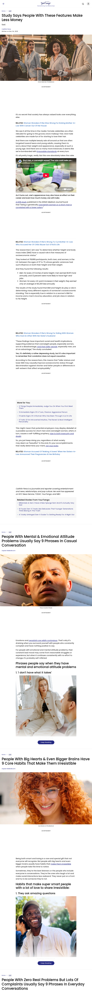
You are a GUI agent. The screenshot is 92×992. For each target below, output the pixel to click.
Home (3, 11)
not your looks (52, 445)
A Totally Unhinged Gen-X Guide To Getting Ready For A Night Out (46, 515)
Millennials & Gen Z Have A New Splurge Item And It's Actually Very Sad (46, 504)
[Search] (82, 4)
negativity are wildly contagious (43, 640)
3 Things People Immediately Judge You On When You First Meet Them (46, 407)
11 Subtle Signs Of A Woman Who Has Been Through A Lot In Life (45, 416)
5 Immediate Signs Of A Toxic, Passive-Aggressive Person (43, 412)
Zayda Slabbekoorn (8, 550)
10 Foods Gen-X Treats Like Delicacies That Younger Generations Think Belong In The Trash (46, 510)
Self (10, 11)
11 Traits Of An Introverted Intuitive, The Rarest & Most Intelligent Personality (45, 421)
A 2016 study (21, 202)
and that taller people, (47, 346)
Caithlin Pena (6, 29)
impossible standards (47, 151)
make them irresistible (61, 864)
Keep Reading (46, 742)
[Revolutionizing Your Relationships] (46, 3)
